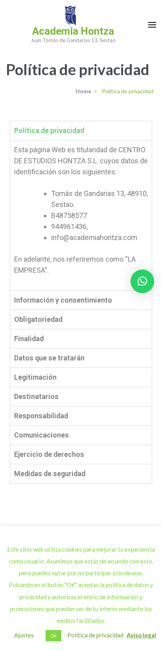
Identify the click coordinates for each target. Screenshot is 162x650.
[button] (142, 281)
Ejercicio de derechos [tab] (49, 454)
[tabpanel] (81, 215)
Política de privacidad (95, 635)
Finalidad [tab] (29, 338)
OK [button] (53, 635)
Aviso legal (141, 635)
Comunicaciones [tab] (41, 435)
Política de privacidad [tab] (49, 130)
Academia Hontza (73, 31)
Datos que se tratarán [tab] (49, 358)
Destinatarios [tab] (36, 396)
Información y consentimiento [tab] (63, 300)
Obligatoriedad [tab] (38, 319)
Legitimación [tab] (35, 377)
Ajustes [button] (24, 635)
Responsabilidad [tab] (41, 416)
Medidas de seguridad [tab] (49, 473)
